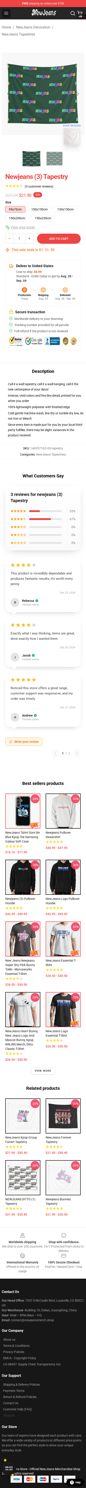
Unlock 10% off (9, 1468)
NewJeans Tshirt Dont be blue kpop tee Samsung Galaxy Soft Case (22, 837)
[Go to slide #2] (54, 159)
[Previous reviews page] (55, 753)
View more (43, 1070)
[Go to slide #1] (31, 159)
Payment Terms (13, 1390)
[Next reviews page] (77, 753)
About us (9, 1339)
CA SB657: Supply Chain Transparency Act (32, 1364)
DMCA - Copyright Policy (19, 1358)
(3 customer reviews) (39, 186)
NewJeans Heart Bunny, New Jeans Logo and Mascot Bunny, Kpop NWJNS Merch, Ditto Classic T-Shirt (21, 1040)
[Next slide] (77, 93)
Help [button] (78, 1482)
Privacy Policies (13, 1352)
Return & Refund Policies (20, 1397)
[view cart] (79, 13)
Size (8, 202)
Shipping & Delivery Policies (21, 1384)
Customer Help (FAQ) (17, 1409)
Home (6, 27)
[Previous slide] (8, 93)
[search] (72, 13)
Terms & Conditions (16, 1345)
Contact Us (10, 1403)
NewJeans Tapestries (18, 34)
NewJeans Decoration (33, 27)
